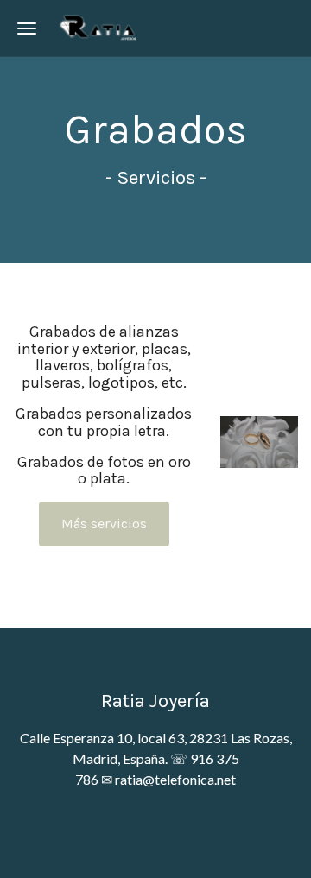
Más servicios (104, 523)
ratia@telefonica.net (175, 779)
